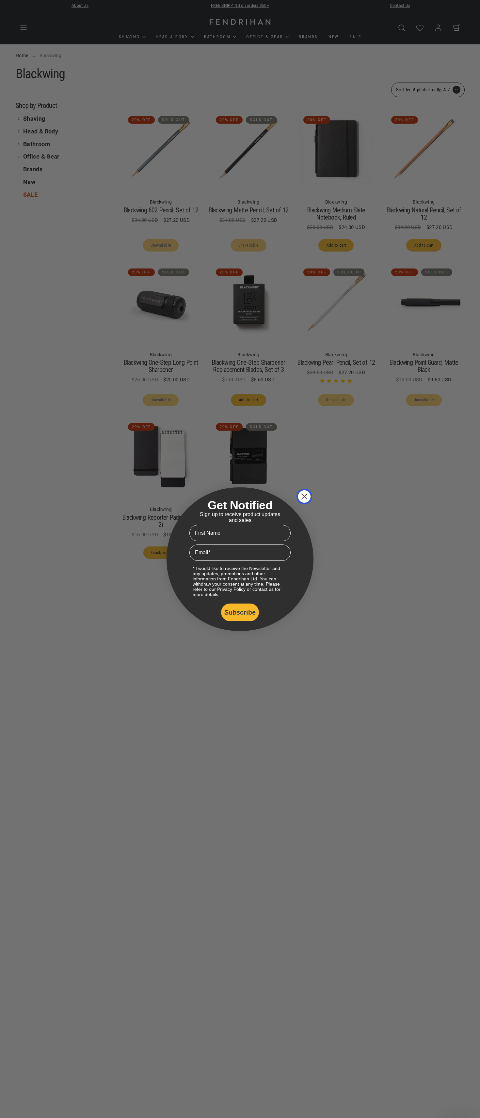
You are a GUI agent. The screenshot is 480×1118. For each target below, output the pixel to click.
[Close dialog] (304, 496)
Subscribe (240, 612)
